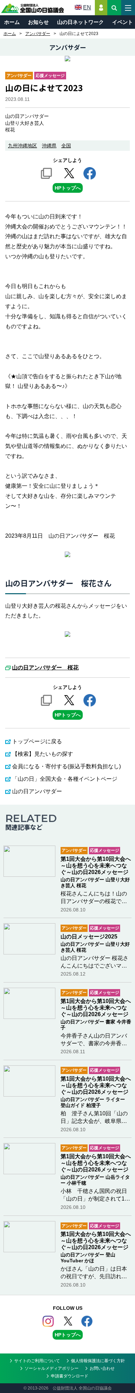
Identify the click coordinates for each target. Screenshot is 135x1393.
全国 (66, 145)
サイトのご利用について (37, 1361)
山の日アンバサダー (37, 791)
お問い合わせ (102, 1368)
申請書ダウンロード (69, 1376)
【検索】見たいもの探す (42, 754)
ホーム (12, 22)
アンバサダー (37, 33)
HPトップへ (68, 188)
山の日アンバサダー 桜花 (45, 667)
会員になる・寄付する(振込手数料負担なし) (66, 766)
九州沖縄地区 (22, 145)
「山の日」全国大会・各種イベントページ (64, 779)
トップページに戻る (37, 741)
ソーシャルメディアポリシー (52, 1368)
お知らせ (38, 22)
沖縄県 (49, 145)
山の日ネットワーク (80, 22)
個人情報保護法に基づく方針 (98, 1361)
